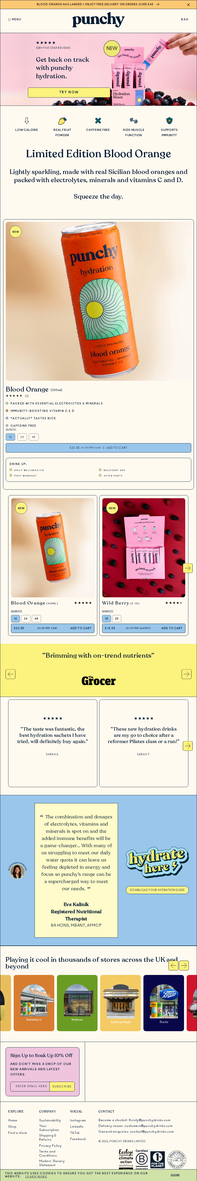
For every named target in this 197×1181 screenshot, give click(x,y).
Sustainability (50, 1120)
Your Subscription (49, 1128)
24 (22, 437)
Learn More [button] (36, 1176)
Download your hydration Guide (157, 890)
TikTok (75, 1133)
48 (33, 437)
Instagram (78, 1120)
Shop (12, 1126)
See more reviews (53, 766)
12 (10, 437)
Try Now (69, 92)
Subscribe (62, 1086)
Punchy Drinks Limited (127, 1141)
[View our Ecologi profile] (126, 1159)
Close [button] (175, 1175)
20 (116, 618)
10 (106, 618)
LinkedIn (77, 1126)
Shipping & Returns (47, 1137)
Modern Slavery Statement (52, 1163)
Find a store (17, 1133)
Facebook (78, 1139)
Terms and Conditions (48, 1153)
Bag (185, 20)
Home (12, 1120)
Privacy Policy (50, 1145)
